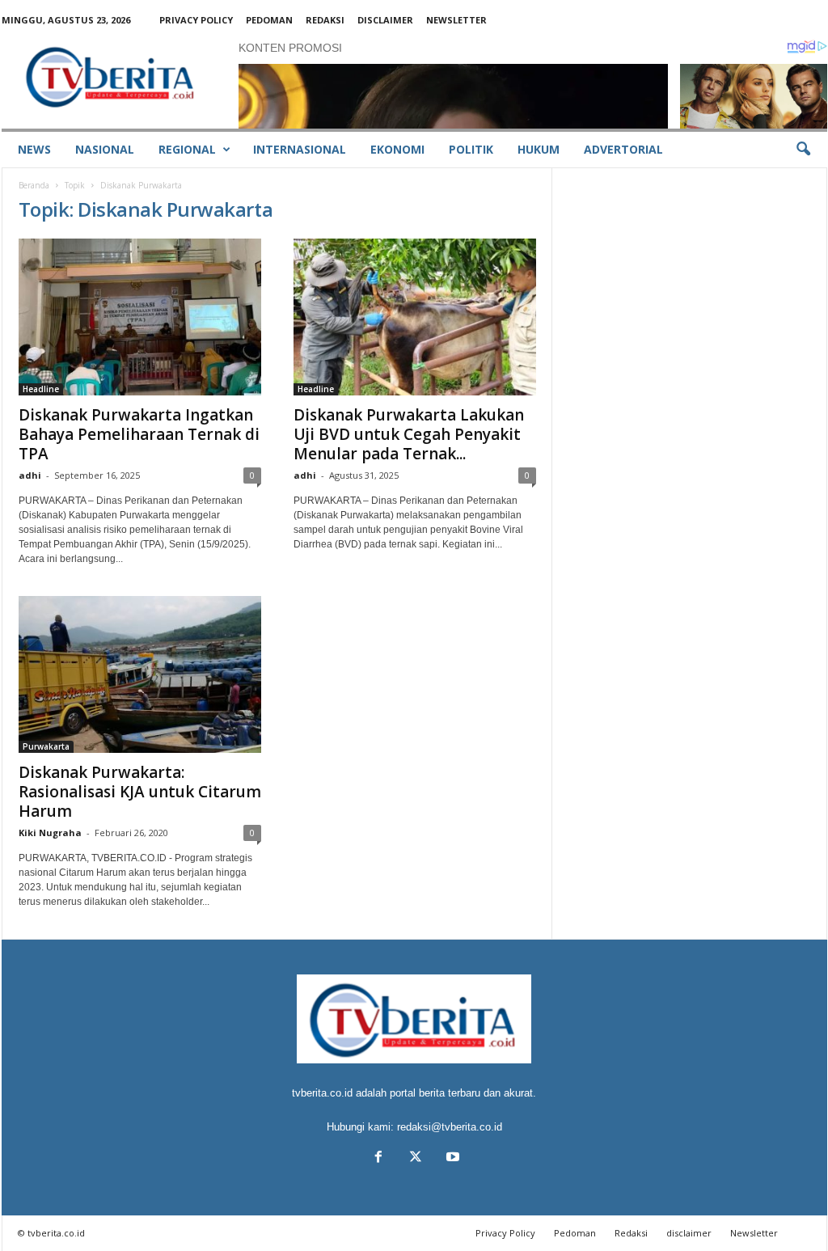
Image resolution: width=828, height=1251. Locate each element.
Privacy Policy (196, 20)
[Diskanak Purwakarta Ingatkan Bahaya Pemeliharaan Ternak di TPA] (140, 317)
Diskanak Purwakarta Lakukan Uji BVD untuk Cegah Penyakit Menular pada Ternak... (409, 434)
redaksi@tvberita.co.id (449, 1127)
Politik (471, 149)
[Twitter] (415, 1158)
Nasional (104, 149)
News (34, 149)
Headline (41, 389)
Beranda (34, 185)
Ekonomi (397, 149)
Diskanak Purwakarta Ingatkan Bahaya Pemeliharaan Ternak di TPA (139, 434)
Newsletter (456, 20)
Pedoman (269, 20)
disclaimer (385, 20)
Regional (187, 149)
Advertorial (623, 149)
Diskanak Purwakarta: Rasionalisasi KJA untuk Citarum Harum (140, 792)
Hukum (539, 149)
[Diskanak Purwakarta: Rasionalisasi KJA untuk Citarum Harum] (140, 674)
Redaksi (325, 20)
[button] (803, 149)
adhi (30, 475)
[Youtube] (451, 1158)
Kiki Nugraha (50, 832)
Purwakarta (46, 746)
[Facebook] (378, 1158)
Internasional (299, 149)
